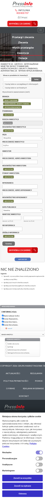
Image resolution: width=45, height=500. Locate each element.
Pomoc (39, 381)
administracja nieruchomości (17, 350)
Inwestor (6, 151)
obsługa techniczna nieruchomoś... (19, 353)
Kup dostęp (22, 259)
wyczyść (10, 328)
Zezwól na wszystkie (23, 478)
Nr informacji (8, 225)
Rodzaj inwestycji (10, 119)
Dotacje (22, 57)
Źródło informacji (10, 233)
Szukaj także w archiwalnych (16, 88)
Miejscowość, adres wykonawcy (17, 190)
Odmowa (22, 494)
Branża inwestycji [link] (7, 334)
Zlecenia (23, 42)
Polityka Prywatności (15, 381)
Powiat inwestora (10, 173)
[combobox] (22, 103)
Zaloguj (23, 17)
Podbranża (7, 111)
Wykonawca (7, 183)
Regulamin (36, 373)
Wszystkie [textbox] (7, 138)
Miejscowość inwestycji (13, 142)
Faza (4, 135)
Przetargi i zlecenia (23, 37)
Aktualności (13, 373)
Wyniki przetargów (23, 47)
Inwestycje (23, 52)
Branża (5, 97)
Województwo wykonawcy (14, 197)
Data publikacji (9, 207)
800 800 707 (22, 13)
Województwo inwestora (14, 166)
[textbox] (23, 107)
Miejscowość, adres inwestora (16, 158)
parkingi (10, 347)
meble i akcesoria (13, 344)
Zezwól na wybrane (22, 486)
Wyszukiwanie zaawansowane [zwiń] (16, 92)
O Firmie (10, 388)
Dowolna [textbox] (7, 210)
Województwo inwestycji (14, 127)
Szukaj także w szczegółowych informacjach (21, 84)
